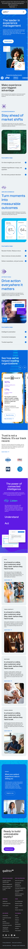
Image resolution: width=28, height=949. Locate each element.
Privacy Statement (7, 942)
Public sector (5, 905)
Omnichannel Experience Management (18, 884)
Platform (17, 919)
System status (6, 931)
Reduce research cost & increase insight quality (7, 888)
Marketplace (18, 924)
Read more (12, 6)
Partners (17, 928)
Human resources (19, 909)
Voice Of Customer (19, 880)
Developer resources (7, 925)
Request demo (8, 41)
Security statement (7, 945)
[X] (9, 935)
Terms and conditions (17, 942)
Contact (17, 917)
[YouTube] (14, 935)
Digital (16, 907)
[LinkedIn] (11, 935)
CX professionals (19, 901)
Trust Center (18, 930)
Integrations (18, 926)
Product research (19, 905)
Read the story (10, 415)
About (16, 915)
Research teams (18, 903)
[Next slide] (24, 367)
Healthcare (5, 901)
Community (5, 915)
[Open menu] (23, 12)
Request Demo (9, 849)
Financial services (6, 903)
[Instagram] (3, 935)
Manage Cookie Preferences (18, 945)
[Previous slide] (20, 367)
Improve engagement (7, 884)
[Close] (26, 1)
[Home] (6, 12)
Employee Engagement (20, 888)
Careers (16, 922)
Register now (10, 793)
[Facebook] (6, 935)
